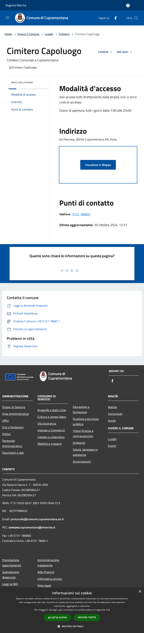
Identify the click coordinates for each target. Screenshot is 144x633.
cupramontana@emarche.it (37, 527)
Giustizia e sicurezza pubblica (86, 421)
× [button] (139, 591)
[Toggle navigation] (7, 17)
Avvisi (112, 420)
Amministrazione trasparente (48, 563)
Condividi (103, 52)
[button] (72, 626)
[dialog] (72, 610)
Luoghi (49, 34)
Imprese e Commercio (51, 430)
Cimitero (64, 34)
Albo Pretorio (46, 572)
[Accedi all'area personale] (128, 5)
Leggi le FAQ (10, 584)
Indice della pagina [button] (22, 82)
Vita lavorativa (47, 423)
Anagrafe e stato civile (52, 410)
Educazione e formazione (81, 409)
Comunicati (115, 414)
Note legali (44, 585)
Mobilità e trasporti (50, 443)
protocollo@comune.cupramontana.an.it (37, 519)
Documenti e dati (13, 452)
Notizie (112, 407)
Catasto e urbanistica (51, 437)
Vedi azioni (122, 52)
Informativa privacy (50, 579)
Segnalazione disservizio (10, 575)
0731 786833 (81, 214)
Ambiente (79, 443)
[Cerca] (136, 18)
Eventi (112, 446)
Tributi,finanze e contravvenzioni (83, 433)
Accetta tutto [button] (57, 617)
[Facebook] (114, 17)
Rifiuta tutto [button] (87, 617)
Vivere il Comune (28, 34)
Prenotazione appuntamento (11, 563)
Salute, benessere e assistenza (85, 452)
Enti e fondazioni (13, 427)
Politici (6, 434)
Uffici (5, 420)
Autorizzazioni (82, 461)
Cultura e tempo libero (52, 417)
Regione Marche (16, 5)
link (108, 609)
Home (8, 34)
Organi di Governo (13, 407)
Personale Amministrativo (12, 443)
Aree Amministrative (15, 414)
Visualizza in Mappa (98, 165)
